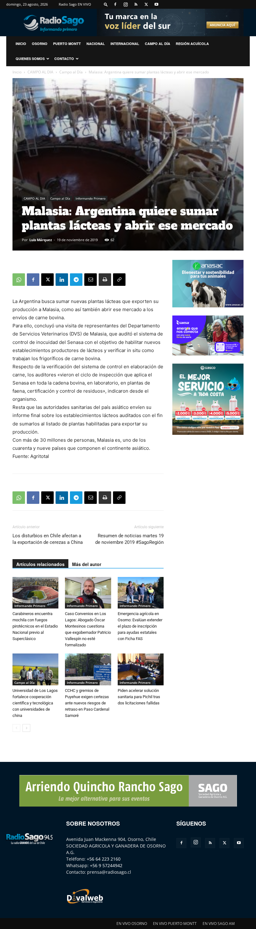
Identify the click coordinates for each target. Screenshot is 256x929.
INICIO (21, 43)
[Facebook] (115, 4)
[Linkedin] (62, 279)
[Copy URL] (119, 279)
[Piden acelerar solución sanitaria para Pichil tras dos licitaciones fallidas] (141, 669)
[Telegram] (76, 279)
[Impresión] (105, 279)
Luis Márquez (40, 239)
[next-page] (26, 728)
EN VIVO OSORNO (131, 923)
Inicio (17, 72)
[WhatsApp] (18, 279)
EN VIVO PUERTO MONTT (175, 923)
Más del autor (86, 564)
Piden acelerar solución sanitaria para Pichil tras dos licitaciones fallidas (139, 696)
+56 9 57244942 (106, 865)
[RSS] (135, 4)
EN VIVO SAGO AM (219, 923)
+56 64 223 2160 (104, 859)
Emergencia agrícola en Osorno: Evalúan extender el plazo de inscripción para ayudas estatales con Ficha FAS (140, 626)
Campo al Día (157, 43)
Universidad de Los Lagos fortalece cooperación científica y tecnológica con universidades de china (35, 703)
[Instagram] (125, 4)
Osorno (39, 43)
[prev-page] (16, 728)
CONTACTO (64, 58)
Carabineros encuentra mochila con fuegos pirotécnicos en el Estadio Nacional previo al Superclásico (35, 626)
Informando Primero (91, 198)
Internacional (125, 43)
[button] (106, 4)
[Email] (90, 279)
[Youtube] (156, 4)
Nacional (95, 43)
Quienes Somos (30, 58)
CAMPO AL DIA (40, 72)
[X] (146, 4)
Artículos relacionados (40, 564)
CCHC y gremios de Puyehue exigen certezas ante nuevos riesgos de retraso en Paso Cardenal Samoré (87, 703)
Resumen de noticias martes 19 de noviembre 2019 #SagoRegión (129, 539)
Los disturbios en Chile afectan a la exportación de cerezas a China (47, 539)
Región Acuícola (192, 43)
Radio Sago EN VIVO (75, 4)
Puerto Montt (67, 43)
